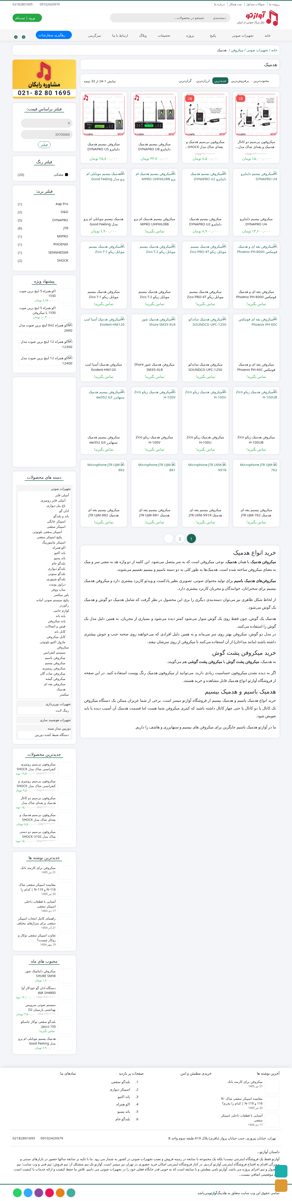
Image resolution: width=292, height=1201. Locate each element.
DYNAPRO (60, 220)
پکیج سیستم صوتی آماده (52, 600)
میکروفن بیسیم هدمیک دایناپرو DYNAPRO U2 (205, 221)
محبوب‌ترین (261, 80)
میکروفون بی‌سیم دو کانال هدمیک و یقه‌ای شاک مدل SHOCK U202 (256, 144)
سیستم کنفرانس (54, 652)
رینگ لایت (62, 710)
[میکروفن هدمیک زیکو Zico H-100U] (205, 410)
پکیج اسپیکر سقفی (49, 537)
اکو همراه (59, 547)
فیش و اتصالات (55, 626)
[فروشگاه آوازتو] (44, 422)
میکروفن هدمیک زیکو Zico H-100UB (256, 440)
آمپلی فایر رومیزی (53, 500)
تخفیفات (164, 35)
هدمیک (61, 689)
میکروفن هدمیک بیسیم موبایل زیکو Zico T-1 (104, 294)
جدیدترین (220, 80)
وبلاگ (143, 35)
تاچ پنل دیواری (56, 505)
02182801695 (23, 4)
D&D (64, 211)
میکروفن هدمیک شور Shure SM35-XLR (154, 367)
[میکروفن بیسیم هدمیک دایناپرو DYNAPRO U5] (104, 115)
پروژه (189, 35)
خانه (268, 35)
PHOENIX (60, 244)
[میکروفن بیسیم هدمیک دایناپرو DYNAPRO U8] (154, 115)
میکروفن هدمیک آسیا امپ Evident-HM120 (103, 367)
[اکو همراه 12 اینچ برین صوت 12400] (44, 362)
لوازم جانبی (61, 610)
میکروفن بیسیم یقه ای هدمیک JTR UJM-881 (154, 512)
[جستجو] (114, 17)
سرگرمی (94, 35)
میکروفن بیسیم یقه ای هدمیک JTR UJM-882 (104, 512)
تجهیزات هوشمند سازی (55, 720)
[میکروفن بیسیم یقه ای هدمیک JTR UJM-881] (154, 483)
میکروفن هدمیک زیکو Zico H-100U (205, 440)
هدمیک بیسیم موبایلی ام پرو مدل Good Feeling (103, 221)
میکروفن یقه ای (54, 684)
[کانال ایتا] (281, 1185)
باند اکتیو (59, 553)
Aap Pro (62, 203)
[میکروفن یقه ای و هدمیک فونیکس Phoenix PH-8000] (256, 265)
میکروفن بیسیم (55, 663)
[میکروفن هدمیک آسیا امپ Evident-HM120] (104, 337)
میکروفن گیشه (55, 678)
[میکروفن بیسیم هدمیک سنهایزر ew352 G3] (104, 410)
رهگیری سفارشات (52, 35)
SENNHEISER (58, 252)
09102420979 (50, 4)
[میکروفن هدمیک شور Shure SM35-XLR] (154, 337)
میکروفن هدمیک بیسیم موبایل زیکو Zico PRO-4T (205, 294)
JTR (65, 228)
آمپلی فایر (62, 495)
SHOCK (62, 260)
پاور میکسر (61, 595)
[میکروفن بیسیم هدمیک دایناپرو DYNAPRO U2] (205, 192)
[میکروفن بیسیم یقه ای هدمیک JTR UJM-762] (256, 483)
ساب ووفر (58, 589)
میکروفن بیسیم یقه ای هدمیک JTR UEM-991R (205, 512)
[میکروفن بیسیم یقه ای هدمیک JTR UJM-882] (104, 483)
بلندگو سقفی (120, 1082)
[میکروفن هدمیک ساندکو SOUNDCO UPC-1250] (205, 337)
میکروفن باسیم (55, 657)
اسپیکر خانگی (56, 521)
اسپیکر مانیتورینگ (53, 542)
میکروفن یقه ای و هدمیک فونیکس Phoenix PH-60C (256, 367)
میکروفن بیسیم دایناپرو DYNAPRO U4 (256, 221)
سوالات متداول (255, 4)
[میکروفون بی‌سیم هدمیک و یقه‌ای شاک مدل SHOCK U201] (205, 115)
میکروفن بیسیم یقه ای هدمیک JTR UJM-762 (256, 512)
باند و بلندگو (61, 516)
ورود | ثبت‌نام (25, 18)
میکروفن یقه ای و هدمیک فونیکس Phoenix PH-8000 (256, 294)
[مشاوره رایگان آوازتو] (44, 79)
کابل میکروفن (56, 636)
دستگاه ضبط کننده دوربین (52, 735)
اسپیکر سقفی (56, 526)
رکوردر (64, 605)
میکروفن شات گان (52, 673)
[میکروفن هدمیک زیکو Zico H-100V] (154, 410)
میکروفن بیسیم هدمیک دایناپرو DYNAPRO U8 (154, 146)
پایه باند (60, 615)
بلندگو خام (58, 563)
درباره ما (219, 4)
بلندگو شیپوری (56, 579)
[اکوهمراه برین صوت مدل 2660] (44, 329)
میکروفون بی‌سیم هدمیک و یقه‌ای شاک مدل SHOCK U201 (205, 144)
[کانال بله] (281, 1171)
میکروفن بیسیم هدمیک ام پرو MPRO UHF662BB (154, 221)
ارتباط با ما (120, 35)
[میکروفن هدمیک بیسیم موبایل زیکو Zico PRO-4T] (205, 265)
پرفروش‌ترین (240, 80)
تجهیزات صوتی (242, 35)
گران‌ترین (185, 80)
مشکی (58, 174)
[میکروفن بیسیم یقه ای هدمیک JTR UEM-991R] (205, 483)
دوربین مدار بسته (59, 728)
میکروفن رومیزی (53, 668)
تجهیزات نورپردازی (58, 704)
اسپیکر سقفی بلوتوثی (47, 532)
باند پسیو (59, 558)
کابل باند (59, 631)
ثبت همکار (235, 4)
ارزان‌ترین (203, 80)
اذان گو (64, 511)
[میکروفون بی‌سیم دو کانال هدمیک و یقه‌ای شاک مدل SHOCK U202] (256, 115)
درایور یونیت (57, 584)
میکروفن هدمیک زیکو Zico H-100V (154, 440)
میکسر (64, 694)
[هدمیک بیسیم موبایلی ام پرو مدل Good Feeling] (104, 192)
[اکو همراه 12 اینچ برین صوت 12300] (44, 346)
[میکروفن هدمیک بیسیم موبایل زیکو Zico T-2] (154, 265)
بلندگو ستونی (56, 574)
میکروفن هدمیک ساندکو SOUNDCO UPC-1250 (205, 367)
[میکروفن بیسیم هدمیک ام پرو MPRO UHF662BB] (154, 192)
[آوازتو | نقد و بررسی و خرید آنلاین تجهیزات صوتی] (257, 18)
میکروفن (237, 50)
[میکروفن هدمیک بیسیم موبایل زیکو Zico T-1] (104, 265)
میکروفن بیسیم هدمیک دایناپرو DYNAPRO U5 (103, 146)
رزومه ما (274, 4)
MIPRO (62, 236)
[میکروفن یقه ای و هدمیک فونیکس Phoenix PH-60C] (256, 337)
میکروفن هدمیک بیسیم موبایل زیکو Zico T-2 (154, 294)
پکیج (212, 35)
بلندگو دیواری (56, 568)
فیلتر (44, 144)
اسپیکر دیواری (120, 1089)
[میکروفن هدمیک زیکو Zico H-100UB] (256, 410)
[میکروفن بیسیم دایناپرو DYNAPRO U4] (256, 192)
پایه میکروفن (56, 621)
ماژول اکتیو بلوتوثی (52, 642)
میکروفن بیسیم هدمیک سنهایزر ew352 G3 (104, 440)
